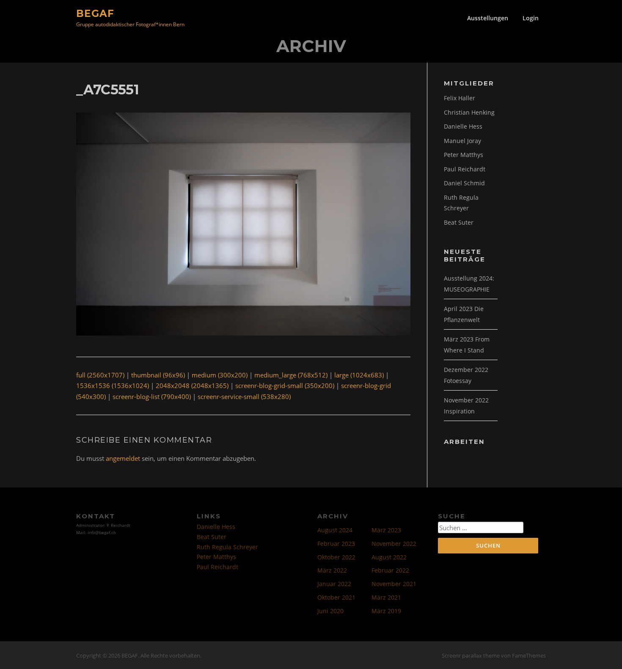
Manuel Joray (462, 141)
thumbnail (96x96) (158, 375)
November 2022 (394, 544)
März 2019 (386, 611)
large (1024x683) (359, 375)
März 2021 (386, 597)
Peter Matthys (463, 155)
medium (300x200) (220, 375)
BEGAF (95, 13)
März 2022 (332, 570)
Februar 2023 (336, 544)
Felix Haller (459, 98)
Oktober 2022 (336, 557)
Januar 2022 (334, 584)
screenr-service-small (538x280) (244, 396)
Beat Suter (458, 222)
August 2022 (389, 557)
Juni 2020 (330, 611)
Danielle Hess (463, 126)
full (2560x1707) (100, 375)
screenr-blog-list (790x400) (152, 396)
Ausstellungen (487, 18)
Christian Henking (469, 112)
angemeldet (123, 458)
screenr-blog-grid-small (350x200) (284, 385)
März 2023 (386, 530)
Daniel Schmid (464, 183)
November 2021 (394, 584)
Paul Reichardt (464, 169)
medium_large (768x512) (291, 375)
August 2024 (334, 530)
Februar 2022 (390, 570)
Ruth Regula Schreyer (227, 547)
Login (531, 18)
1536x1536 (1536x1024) (112, 385)
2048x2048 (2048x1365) (192, 385)
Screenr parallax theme (471, 655)
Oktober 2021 (336, 597)
